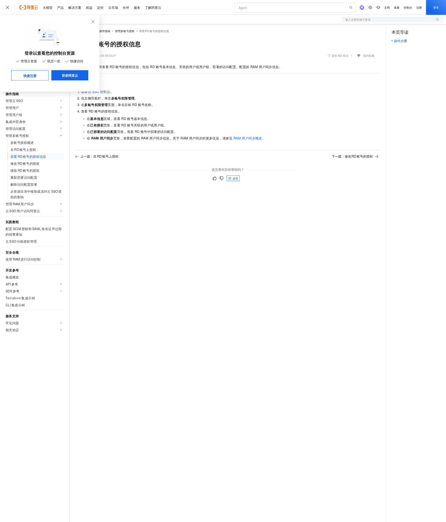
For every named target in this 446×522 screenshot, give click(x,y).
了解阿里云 (153, 7)
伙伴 (126, 7)
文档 (387, 7)
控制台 (408, 7)
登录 (436, 7)
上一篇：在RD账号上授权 (99, 156)
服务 (137, 7)
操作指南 (104, 31)
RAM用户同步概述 (247, 138)
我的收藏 (368, 55)
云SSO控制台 (99, 91)
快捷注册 (29, 75)
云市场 (113, 7)
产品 (60, 7)
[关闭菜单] (7, 7)
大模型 (47, 7)
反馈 (235, 178)
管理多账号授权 (124, 31)
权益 (89, 7)
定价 (100, 7)
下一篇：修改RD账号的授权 (352, 156)
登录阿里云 (70, 75)
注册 (419, 7)
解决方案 (74, 7)
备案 (397, 7)
